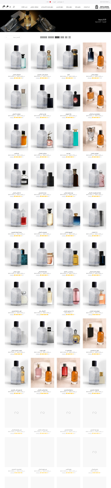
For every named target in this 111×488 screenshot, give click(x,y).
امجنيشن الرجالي (16, 75)
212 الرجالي (94, 232)
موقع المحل (59, 2)
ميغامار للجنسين (69, 429)
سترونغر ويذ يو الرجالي (94, 114)
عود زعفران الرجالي (68, 193)
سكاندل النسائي (42, 153)
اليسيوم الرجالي (68, 232)
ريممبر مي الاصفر (68, 272)
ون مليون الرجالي (42, 469)
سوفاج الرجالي (94, 75)
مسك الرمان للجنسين (16, 232)
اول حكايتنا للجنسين (16, 311)
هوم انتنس (68, 469)
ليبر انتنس (16, 153)
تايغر (68, 75)
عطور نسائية (69, 7)
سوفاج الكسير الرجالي (94, 272)
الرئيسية (104, 22)
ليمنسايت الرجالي (42, 232)
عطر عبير (69, 153)
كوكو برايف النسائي (94, 311)
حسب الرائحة (24, 7)
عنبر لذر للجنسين (42, 193)
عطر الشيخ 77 (68, 350)
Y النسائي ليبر (42, 311)
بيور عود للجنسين (94, 429)
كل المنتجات (87, 7)
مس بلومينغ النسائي (16, 429)
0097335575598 (104, 2)
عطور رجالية (78, 7)
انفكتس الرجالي (94, 153)
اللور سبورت (42, 350)
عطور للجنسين (59, 7)
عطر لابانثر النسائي (42, 272)
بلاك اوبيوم (68, 114)
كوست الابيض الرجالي (16, 350)
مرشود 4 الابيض (16, 114)
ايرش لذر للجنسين (94, 350)
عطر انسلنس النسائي (42, 390)
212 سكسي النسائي (68, 311)
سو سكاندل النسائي (42, 429)
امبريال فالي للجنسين (42, 75)
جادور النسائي (94, 469)
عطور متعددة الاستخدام (47, 7)
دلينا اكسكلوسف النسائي (94, 193)
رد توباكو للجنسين (68, 390)
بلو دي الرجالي (42, 114)
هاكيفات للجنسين (94, 390)
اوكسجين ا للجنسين (16, 469)
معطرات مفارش (34, 7)
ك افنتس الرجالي (16, 193)
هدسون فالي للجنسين (16, 390)
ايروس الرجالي (16, 272)
